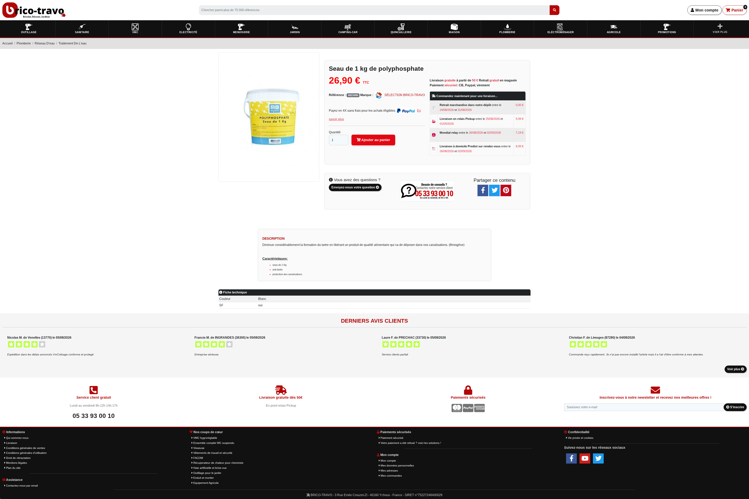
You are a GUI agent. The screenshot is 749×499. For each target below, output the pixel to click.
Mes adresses (389, 470)
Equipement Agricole (206, 482)
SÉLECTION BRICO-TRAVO (404, 95)
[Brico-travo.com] (34, 9)
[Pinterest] (506, 190)
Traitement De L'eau (72, 43)
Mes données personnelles (397, 465)
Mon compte (706, 10)
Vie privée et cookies (580, 437)
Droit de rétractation (18, 457)
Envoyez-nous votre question (353, 187)
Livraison (11, 442)
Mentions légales (16, 462)
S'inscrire (736, 407)
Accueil (7, 43)
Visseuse (198, 448)
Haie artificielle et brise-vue (210, 467)
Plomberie (24, 43)
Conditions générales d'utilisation (26, 452)
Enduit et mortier (203, 477)
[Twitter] (494, 190)
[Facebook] (482, 190)
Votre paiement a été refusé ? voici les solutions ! (410, 442)
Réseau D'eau (45, 43)
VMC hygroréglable (205, 437)
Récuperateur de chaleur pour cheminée (218, 462)
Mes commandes (391, 475)
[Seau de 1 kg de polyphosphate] (268, 116)
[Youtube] (584, 458)
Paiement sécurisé (391, 437)
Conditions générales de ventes (25, 448)
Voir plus (734, 369)
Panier (738, 9)
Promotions (667, 32)
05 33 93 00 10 (94, 415)
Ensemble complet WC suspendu (213, 442)
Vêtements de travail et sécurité (212, 452)
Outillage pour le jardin (207, 472)
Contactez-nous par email (21, 485)
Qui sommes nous (16, 437)
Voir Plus (720, 32)
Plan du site (12, 467)
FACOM (198, 457)
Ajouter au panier (375, 140)
